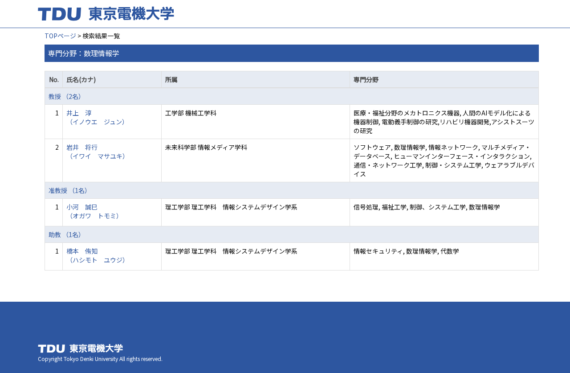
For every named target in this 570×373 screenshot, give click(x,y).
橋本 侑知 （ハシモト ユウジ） (97, 255)
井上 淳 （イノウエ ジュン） (97, 117)
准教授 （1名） (70, 190)
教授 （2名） (67, 96)
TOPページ (60, 35)
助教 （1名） (67, 234)
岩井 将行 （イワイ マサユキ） (97, 151)
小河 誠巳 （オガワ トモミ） (94, 211)
